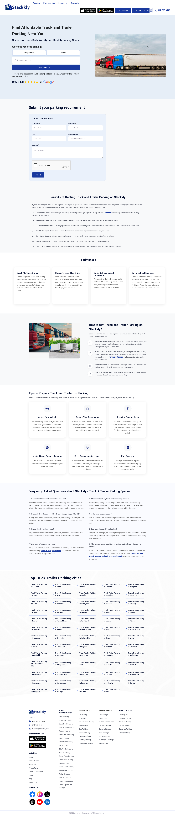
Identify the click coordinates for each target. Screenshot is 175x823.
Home (31, 757)
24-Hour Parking (85, 736)
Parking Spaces (125, 718)
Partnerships (49, 3)
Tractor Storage (64, 778)
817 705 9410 (163, 10)
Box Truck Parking (65, 720)
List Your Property (141, 10)
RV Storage (103, 718)
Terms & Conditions (36, 772)
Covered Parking (125, 722)
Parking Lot (123, 715)
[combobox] (46, 60)
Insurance (62, 3)
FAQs (31, 775)
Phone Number (73, 134)
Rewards (75, 3)
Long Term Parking (86, 743)
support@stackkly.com (40, 729)
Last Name (71, 123)
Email (33, 134)
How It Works (34, 761)
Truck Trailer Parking (66, 735)
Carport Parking (125, 725)
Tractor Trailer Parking (67, 727)
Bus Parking (83, 729)
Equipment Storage (66, 781)
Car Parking (83, 715)
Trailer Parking (64, 738)
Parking (36, 3)
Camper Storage (105, 729)
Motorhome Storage (106, 722)
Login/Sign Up (123, 10)
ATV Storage (103, 743)
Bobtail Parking (64, 752)
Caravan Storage (105, 725)
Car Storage (103, 715)
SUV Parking (83, 718)
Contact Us (33, 782)
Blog (30, 779)
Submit (38, 175)
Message (35, 145)
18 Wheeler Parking (66, 749)
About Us (32, 764)
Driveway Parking (125, 729)
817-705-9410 (37, 725)
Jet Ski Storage (104, 736)
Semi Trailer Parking (66, 742)
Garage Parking (124, 733)
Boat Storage (104, 733)
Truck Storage (64, 763)
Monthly (63, 53)
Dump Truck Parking (66, 756)
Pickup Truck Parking (86, 722)
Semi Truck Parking (66, 724)
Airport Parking (84, 733)
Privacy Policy (34, 768)
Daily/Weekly (29, 53)
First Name (35, 123)
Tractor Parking (64, 731)
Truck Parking (64, 717)
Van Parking (83, 725)
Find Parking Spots (46, 67)
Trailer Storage (64, 774)
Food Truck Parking (66, 760)
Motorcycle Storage (106, 740)
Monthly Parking (85, 740)
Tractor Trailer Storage (67, 767)
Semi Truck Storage (66, 770)
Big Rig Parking (64, 745)
